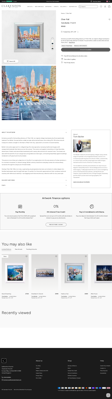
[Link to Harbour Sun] (74, 273)
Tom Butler (65, 23)
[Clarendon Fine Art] (15, 360)
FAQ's (69, 368)
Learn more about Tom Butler (81, 182)
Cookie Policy (39, 373)
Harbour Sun (65, 294)
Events (56, 6)
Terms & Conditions (72, 373)
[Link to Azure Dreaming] (15, 273)
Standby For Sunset (37, 294)
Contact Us (103, 368)
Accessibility (103, 373)
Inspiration (73, 6)
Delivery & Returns (72, 365)
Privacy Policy (39, 375)
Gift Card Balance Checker (74, 378)
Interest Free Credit (72, 370)
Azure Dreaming (6, 294)
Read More (72, 42)
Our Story (38, 365)
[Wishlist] (101, 7)
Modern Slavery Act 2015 (42, 370)
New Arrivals (39, 6)
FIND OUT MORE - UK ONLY (56, 224)
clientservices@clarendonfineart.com (12, 379)
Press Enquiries (103, 370)
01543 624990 (7, 377)
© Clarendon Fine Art (7, 389)
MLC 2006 (38, 378)
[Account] (105, 7)
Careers (38, 368)
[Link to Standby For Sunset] (44, 273)
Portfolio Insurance (72, 375)
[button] (52, 39)
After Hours (94, 294)
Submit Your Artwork (105, 365)
